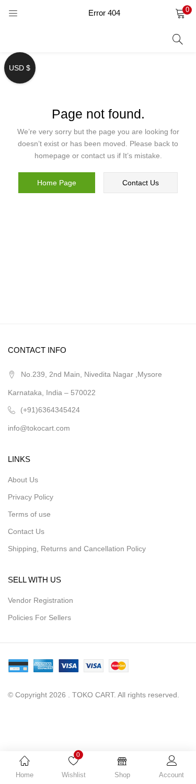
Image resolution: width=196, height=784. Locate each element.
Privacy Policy (30, 497)
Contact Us (26, 531)
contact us (140, 183)
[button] (180, 13)
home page (56, 183)
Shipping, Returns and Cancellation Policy (77, 548)
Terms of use (29, 514)
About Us (23, 480)
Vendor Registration (40, 600)
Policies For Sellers (39, 617)
